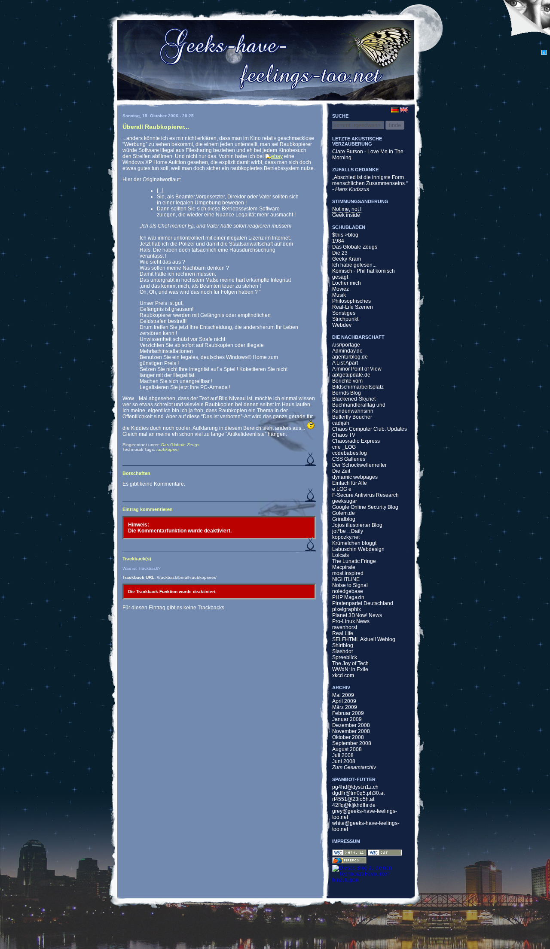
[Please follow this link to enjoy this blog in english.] (409, 110)
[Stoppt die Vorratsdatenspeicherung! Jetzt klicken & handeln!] (525, 25)
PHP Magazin (348, 597)
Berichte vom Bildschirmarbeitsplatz (358, 384)
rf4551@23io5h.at (353, 799)
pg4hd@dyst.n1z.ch (355, 787)
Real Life (342, 633)
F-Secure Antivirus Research (365, 495)
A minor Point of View (357, 369)
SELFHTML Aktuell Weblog (363, 639)
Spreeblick (344, 657)
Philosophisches (351, 301)
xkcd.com (343, 675)
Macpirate (343, 567)
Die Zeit (341, 471)
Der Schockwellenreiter (359, 465)
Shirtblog (342, 645)
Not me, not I (346, 209)
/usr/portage (346, 345)
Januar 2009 (347, 719)
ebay (277, 156)
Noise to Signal (350, 585)
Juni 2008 (343, 761)
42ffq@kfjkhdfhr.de (354, 805)
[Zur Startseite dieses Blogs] (265, 60)
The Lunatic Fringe (354, 561)
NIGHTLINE (346, 579)
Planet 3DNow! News (357, 615)
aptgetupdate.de (351, 375)
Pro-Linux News (351, 621)
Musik (339, 295)
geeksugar (344, 501)
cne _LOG (344, 447)
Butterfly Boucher (352, 417)
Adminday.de (347, 351)
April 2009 (344, 701)
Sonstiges (343, 313)
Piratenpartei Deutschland (362, 603)
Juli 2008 (343, 755)
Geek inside (346, 215)
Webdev (341, 325)
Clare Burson (347, 152)
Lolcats (340, 555)
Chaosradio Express (356, 441)
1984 (338, 241)
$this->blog (345, 235)
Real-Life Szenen (352, 307)
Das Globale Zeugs (180, 444)
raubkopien (167, 449)
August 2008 (347, 749)
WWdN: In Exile (350, 669)
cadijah (340, 423)
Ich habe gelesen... (354, 265)
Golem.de (343, 513)
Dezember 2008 (351, 725)
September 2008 (351, 743)
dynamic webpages (355, 477)
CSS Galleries (348, 459)
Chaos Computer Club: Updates (369, 429)
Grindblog (343, 519)
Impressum (346, 841)
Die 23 (340, 253)
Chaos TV (343, 435)
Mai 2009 (343, 695)
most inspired (348, 573)
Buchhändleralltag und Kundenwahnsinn (358, 408)
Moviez (340, 289)
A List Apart (345, 363)
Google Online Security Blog (365, 507)
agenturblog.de (350, 357)
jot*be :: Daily (347, 531)
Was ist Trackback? (141, 568)
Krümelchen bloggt (354, 543)
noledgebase (347, 591)
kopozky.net (346, 537)
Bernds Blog (346, 393)
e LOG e (341, 489)
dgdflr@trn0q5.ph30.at (358, 793)
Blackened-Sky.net (354, 399)
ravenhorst (344, 627)
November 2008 (351, 731)
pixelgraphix (346, 609)
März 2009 (344, 707)
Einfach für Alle (349, 483)
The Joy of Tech (350, 663)
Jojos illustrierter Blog (357, 525)
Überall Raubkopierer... (155, 126)
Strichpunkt (345, 319)
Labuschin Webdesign (358, 549)
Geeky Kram (346, 259)
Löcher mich (346, 283)
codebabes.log (349, 453)
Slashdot (342, 651)
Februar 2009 (348, 713)
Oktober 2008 (348, 737)
